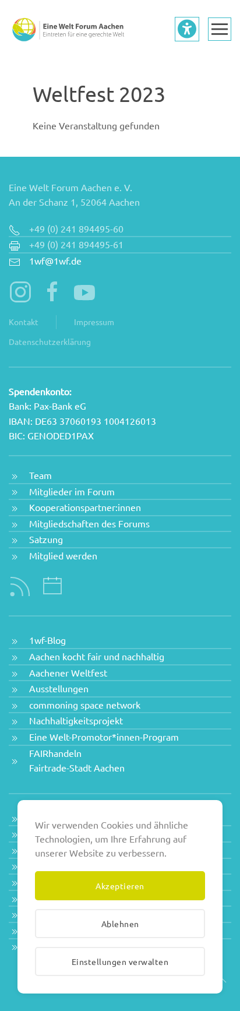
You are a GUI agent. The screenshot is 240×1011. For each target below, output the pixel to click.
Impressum (94, 321)
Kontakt (23, 321)
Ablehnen (120, 923)
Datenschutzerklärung (50, 341)
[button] (219, 29)
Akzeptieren (120, 885)
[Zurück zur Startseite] (67, 29)
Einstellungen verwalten (120, 961)
